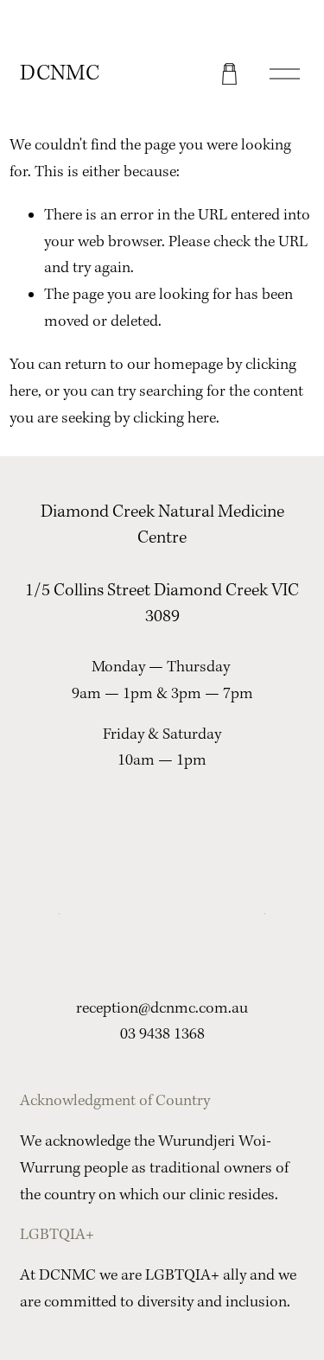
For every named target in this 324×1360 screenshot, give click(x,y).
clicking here (174, 418)
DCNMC (59, 74)
